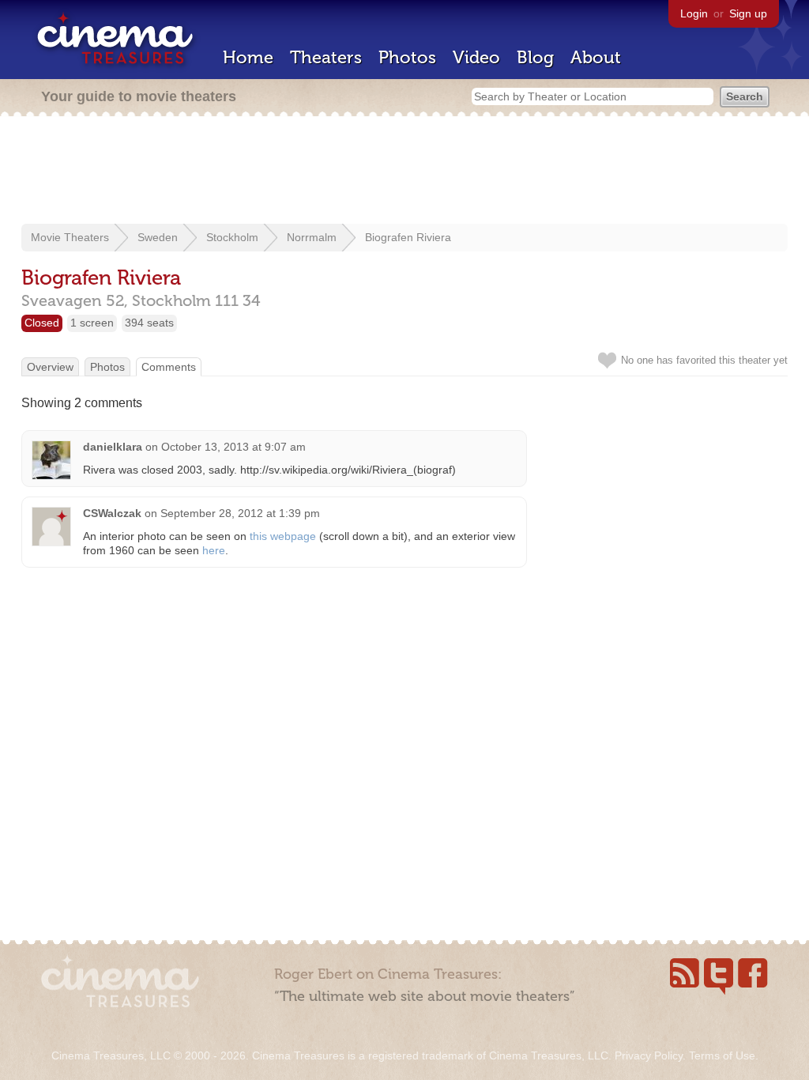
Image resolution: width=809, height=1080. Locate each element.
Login (694, 13)
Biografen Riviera (408, 237)
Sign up (748, 13)
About (595, 57)
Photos (407, 57)
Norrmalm (312, 237)
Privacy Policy (649, 1055)
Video (476, 57)
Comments (168, 367)
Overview (50, 367)
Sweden (157, 237)
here (213, 550)
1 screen (92, 322)
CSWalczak (112, 513)
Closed (41, 322)
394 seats (149, 322)
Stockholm (232, 237)
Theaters (326, 57)
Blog (535, 57)
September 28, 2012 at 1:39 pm (240, 513)
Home (248, 57)
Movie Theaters (70, 237)
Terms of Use (722, 1055)
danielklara (112, 446)
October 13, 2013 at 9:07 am (233, 446)
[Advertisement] (404, 171)
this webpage (283, 536)
